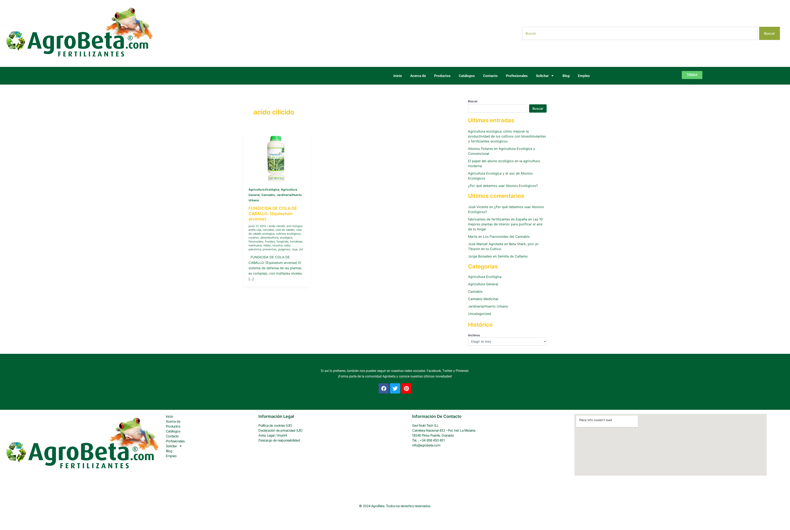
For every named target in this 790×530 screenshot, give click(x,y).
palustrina (255, 249)
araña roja (255, 229)
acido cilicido (277, 226)
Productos (442, 76)
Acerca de (418, 76)
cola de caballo (285, 229)
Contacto (490, 76)
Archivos (474, 335)
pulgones (284, 249)
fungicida (282, 241)
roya (294, 249)
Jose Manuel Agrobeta (485, 244)
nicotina (277, 245)
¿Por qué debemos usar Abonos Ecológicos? (503, 186)
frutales (270, 241)
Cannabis (268, 195)
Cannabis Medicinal (483, 299)
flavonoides (256, 241)
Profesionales (517, 76)
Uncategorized (479, 314)
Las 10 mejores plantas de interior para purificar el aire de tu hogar (505, 224)
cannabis (268, 229)
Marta (472, 236)
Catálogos (467, 76)
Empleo (584, 76)
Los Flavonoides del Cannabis (506, 236)
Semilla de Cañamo (513, 256)
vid (301, 249)
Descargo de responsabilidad (279, 440)
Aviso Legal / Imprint (272, 435)
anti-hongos (294, 226)
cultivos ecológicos (288, 233)
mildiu (267, 245)
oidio (287, 245)
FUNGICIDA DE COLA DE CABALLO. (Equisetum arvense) (273, 213)
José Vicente (478, 207)
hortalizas (296, 241)
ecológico (286, 237)
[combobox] (639, 33)
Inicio (397, 76)
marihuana (255, 245)
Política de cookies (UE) (275, 425)
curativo (254, 237)
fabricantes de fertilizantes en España (497, 219)
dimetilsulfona (269, 237)
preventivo (269, 249)
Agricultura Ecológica (264, 189)
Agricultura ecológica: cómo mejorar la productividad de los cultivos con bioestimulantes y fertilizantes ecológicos (507, 136)
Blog (566, 76)
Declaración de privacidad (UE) (280, 430)
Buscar (472, 101)
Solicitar (542, 76)
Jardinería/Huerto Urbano (488, 306)
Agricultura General (483, 284)
